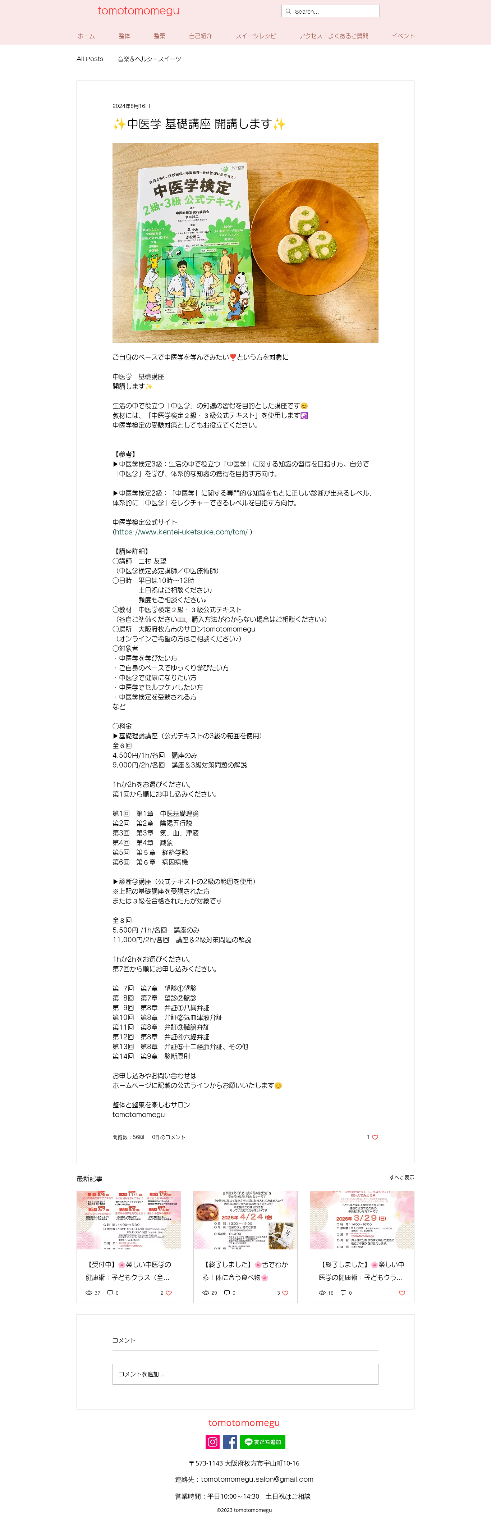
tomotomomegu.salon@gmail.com (257, 1479)
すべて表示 (401, 1177)
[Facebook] (230, 1442)
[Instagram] (213, 1442)
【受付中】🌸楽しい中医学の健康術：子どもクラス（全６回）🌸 (128, 1272)
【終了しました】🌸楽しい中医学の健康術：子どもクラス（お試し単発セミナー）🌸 (361, 1272)
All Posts (90, 59)
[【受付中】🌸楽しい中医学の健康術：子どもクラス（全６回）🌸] (129, 1220)
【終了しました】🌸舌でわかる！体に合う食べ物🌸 (245, 1271)
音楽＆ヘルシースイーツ (149, 59)
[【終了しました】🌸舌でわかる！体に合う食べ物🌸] (246, 1220)
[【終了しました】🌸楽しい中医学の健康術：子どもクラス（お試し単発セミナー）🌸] (362, 1220)
